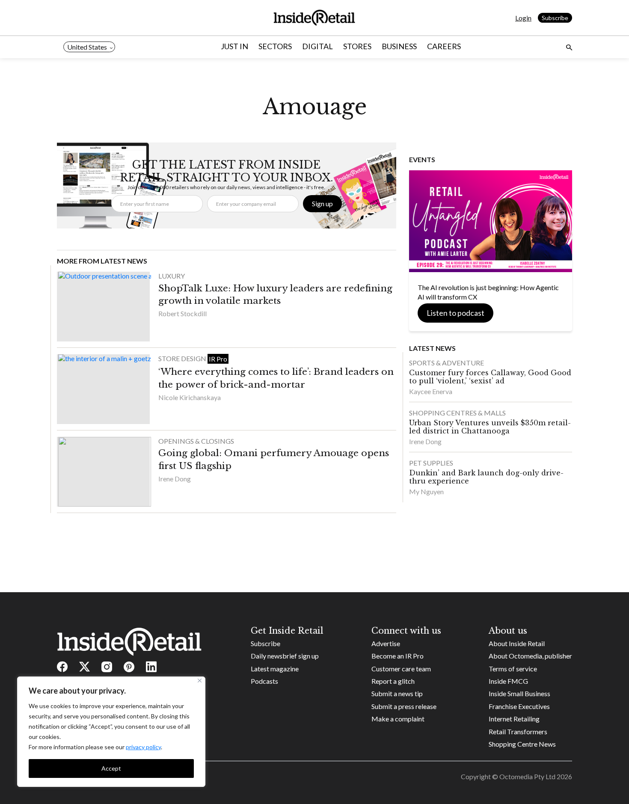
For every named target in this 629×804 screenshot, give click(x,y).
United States (87, 47)
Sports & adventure (446, 363)
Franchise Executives (519, 706)
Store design (183, 358)
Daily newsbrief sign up (285, 656)
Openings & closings (196, 441)
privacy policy (143, 747)
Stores (357, 46)
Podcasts (264, 681)
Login (523, 18)
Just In (234, 46)
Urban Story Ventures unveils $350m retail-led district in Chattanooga (490, 426)
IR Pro (218, 359)
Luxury (171, 276)
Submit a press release (403, 706)
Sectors (275, 46)
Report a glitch (393, 681)
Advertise (385, 643)
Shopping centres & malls (457, 413)
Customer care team (401, 669)
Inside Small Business (519, 693)
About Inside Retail (517, 643)
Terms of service (513, 669)
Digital (317, 46)
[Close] (200, 680)
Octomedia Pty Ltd (527, 776)
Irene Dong (174, 479)
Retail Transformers (518, 731)
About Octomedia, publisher (530, 656)
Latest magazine (275, 669)
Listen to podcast (455, 312)
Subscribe (555, 17)
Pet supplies (431, 463)
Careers (444, 46)
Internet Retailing (514, 719)
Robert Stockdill (182, 313)
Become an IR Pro (397, 656)
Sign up (322, 203)
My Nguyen (426, 491)
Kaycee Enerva (430, 391)
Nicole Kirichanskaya (189, 397)
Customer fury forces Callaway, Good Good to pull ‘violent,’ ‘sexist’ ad (490, 376)
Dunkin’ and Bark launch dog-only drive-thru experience (486, 477)
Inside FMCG (508, 681)
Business (399, 46)
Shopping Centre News (522, 744)
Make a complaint (397, 719)
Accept (111, 768)
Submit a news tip (397, 693)
